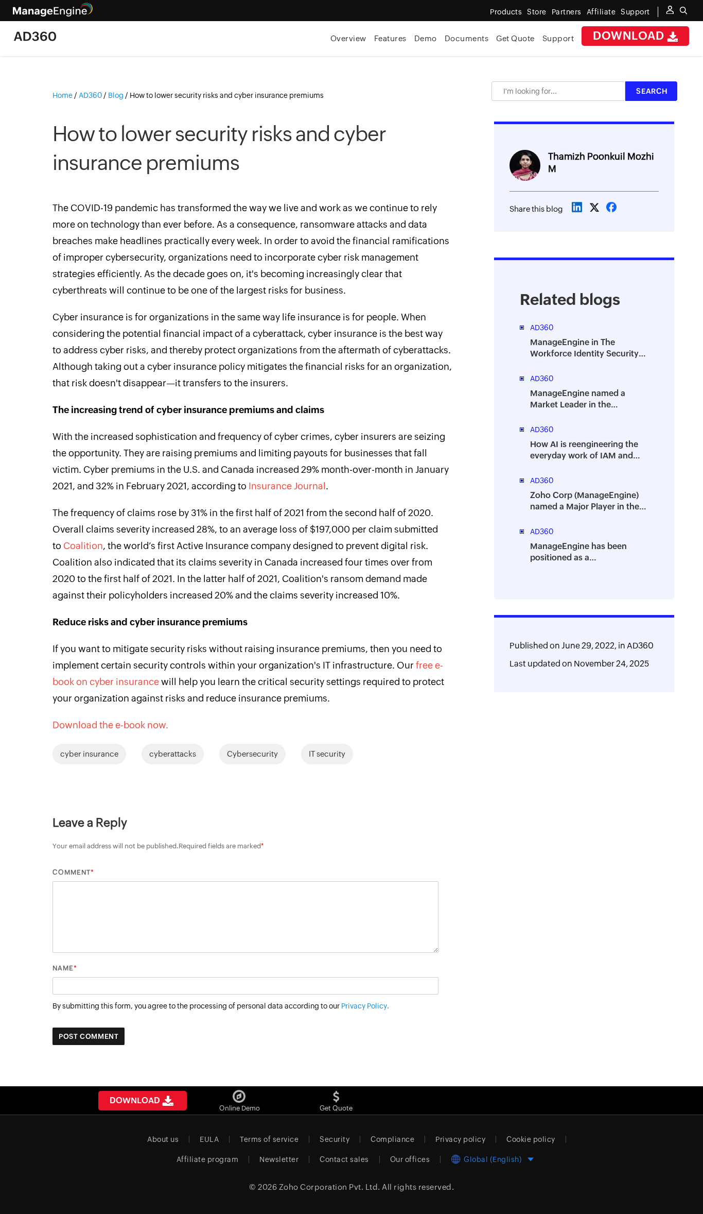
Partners (567, 12)
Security (334, 1139)
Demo (425, 38)
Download (630, 35)
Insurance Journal (286, 486)
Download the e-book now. (110, 725)
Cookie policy (530, 1139)
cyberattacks (172, 753)
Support (558, 38)
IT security (327, 753)
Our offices (410, 1159)
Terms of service (269, 1139)
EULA (209, 1139)
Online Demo (239, 1108)
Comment (71, 872)
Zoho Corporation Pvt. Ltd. (329, 1187)
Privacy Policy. (365, 1006)
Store (537, 12)
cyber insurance (89, 753)
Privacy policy (460, 1139)
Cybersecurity (252, 753)
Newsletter (278, 1159)
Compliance (392, 1139)
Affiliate (601, 12)
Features (390, 38)
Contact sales (344, 1159)
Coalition (83, 545)
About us (163, 1139)
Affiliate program (208, 1159)
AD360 (640, 646)
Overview (348, 38)
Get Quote (515, 38)
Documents (467, 38)
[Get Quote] (336, 1093)
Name (63, 968)
